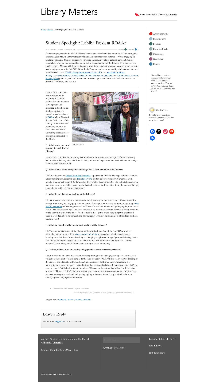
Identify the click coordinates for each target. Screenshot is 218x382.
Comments (159, 352)
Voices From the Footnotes (78, 175)
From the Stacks (160, 48)
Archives (107, 347)
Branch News (159, 38)
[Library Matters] (69, 11)
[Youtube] (171, 131)
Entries (157, 345)
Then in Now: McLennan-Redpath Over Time (71, 288)
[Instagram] (165, 131)
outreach (62, 299)
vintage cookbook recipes (87, 234)
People (131, 49)
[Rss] (152, 138)
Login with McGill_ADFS (162, 339)
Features (121, 49)
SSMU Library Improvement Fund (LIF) (83, 72)
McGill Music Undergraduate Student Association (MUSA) (84, 75)
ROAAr (51, 117)
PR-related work (84, 178)
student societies (83, 299)
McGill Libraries (57, 49)
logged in (59, 321)
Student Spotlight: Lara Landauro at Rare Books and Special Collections (102, 292)
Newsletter (158, 58)
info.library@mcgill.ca (66, 349)
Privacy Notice (66, 374)
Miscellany (158, 53)
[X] (159, 131)
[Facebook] (152, 131)
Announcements (160, 33)
